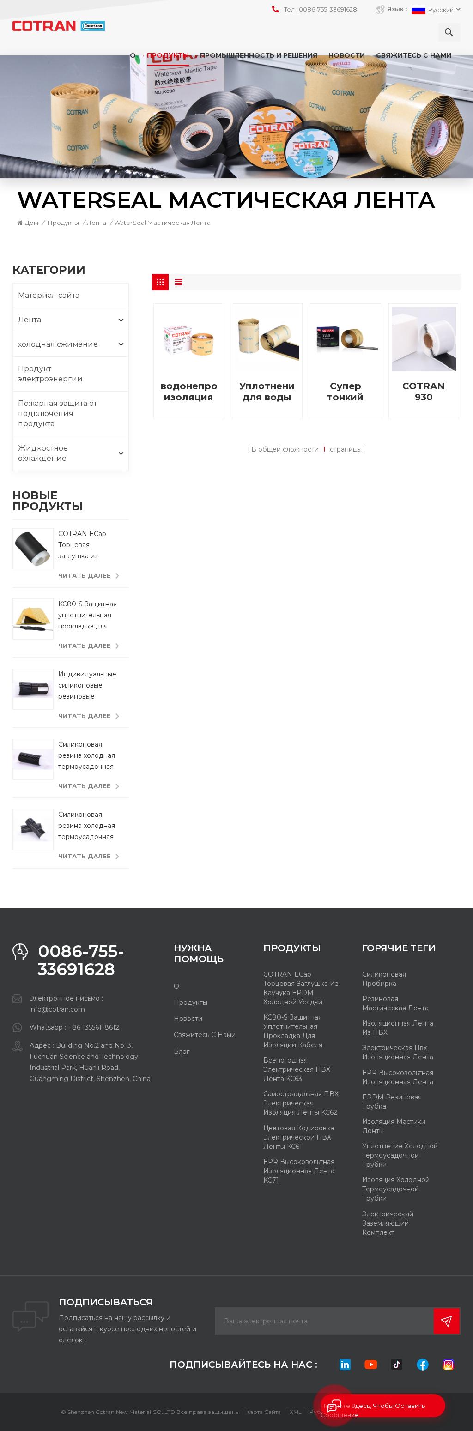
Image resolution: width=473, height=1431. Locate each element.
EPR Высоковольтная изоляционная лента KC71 (298, 1171)
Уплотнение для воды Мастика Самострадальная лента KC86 (267, 391)
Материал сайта (48, 295)
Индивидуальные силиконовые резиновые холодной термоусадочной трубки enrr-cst (87, 686)
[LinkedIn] (345, 1364)
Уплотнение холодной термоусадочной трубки (400, 1155)
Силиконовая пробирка (384, 979)
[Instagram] (448, 1364)
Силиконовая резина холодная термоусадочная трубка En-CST (86, 756)
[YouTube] (371, 1364)
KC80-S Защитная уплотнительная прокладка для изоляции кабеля (87, 616)
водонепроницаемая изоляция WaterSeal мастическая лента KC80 (189, 391)
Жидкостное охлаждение (43, 453)
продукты (190, 1002)
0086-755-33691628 (328, 9)
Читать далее (84, 575)
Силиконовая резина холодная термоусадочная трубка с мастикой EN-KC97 (86, 826)
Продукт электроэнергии (50, 373)
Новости (346, 55)
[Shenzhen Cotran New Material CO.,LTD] (58, 26)
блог (181, 1051)
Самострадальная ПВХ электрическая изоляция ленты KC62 (301, 1103)
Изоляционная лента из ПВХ (397, 1028)
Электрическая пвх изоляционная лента (397, 1052)
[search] (449, 32)
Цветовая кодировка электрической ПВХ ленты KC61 (298, 1137)
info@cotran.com (57, 1009)
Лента (96, 222)
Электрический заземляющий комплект (387, 1223)
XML (296, 1411)
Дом (31, 222)
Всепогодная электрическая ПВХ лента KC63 (296, 1069)
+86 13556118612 (93, 1027)
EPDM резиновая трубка (392, 1102)
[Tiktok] (396, 1364)
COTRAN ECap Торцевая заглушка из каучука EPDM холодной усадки (87, 546)
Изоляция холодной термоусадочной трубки (396, 1189)
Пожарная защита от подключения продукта (57, 413)
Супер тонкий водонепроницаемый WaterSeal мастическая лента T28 (345, 391)
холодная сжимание (58, 344)
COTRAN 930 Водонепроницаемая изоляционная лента (424, 391)
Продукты (168, 55)
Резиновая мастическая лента (395, 1003)
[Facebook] (422, 1364)
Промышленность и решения (258, 55)
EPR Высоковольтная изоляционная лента (397, 1077)
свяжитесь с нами (413, 55)
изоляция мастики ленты (393, 1126)
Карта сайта (263, 1411)
